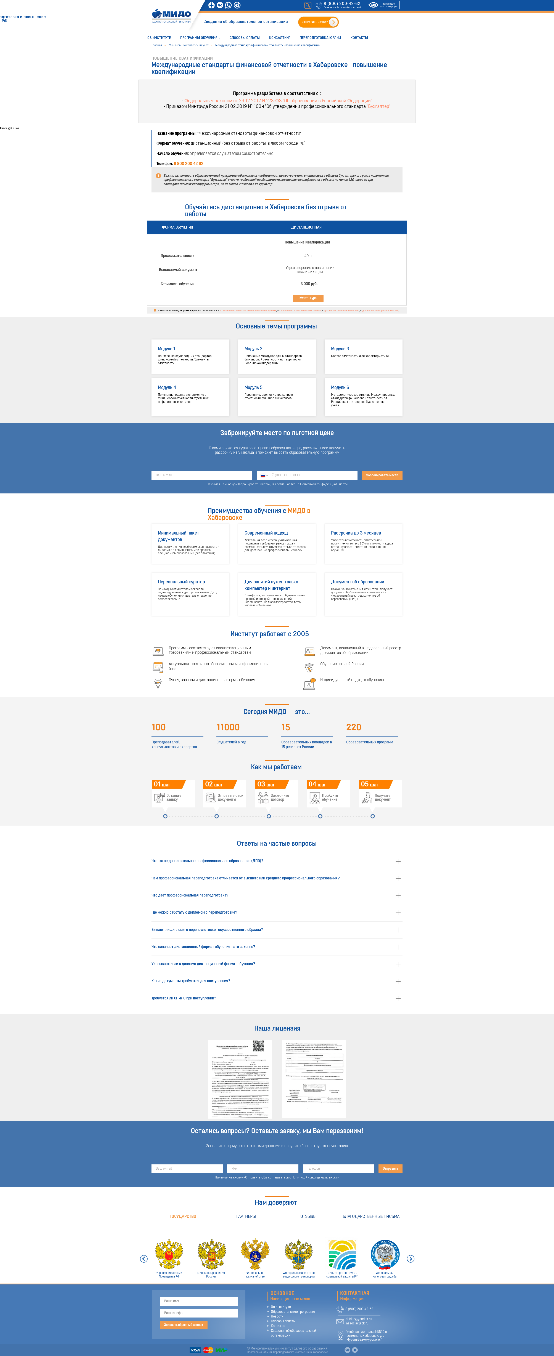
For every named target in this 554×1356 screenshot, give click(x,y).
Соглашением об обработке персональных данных (248, 310)
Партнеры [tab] (246, 1217)
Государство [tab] (183, 1217)
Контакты (359, 38)
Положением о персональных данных (300, 310)
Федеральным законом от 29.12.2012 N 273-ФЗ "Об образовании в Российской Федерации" (278, 101)
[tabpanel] (277, 1254)
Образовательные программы (293, 1312)
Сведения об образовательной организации (245, 22)
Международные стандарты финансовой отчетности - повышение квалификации (267, 45)
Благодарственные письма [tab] (371, 1217)
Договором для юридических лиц (380, 310)
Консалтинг (279, 38)
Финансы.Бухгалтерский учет (189, 45)
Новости (277, 1316)
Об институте (159, 38)
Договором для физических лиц (341, 310)
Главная (156, 45)
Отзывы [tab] (308, 1217)
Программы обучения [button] (198, 38)
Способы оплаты (245, 38)
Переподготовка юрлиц (320, 38)
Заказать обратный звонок (183, 1325)
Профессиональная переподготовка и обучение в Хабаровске (287, 1352)
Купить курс (308, 298)
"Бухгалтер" (378, 106)
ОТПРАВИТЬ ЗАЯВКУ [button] (315, 22)
